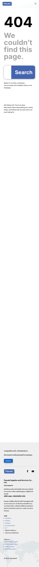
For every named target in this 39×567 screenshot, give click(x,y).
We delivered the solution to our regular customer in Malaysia (18, 297)
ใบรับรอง (7, 523)
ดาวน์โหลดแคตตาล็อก (11, 544)
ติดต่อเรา (8, 461)
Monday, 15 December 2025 (16, 424)
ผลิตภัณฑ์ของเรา (10, 546)
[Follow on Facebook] (27, 471)
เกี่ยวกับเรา (8, 518)
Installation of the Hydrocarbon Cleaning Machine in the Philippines (19, 170)
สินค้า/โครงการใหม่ (10, 549)
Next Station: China (13, 233)
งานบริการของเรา (10, 525)
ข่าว (6, 528)
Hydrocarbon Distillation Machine (18, 201)
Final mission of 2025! (14, 360)
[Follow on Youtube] (33, 471)
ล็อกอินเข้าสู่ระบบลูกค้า (11, 541)
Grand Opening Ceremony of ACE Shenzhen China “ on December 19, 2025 (19, 330)
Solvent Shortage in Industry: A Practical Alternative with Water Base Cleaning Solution (17, 139)
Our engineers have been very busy (19, 392)
